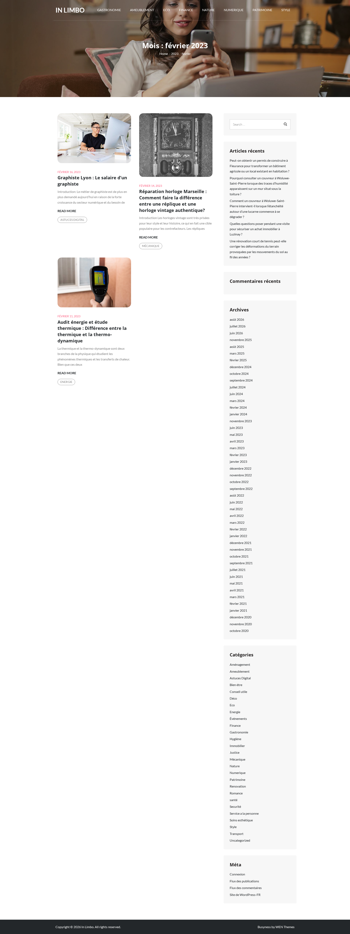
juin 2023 (236, 428)
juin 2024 (236, 394)
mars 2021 (237, 597)
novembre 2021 (241, 549)
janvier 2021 (238, 610)
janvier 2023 (238, 461)
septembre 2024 (241, 380)
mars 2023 (237, 448)
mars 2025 (237, 353)
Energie (66, 382)
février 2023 (238, 455)
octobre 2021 (239, 556)
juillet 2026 (237, 326)
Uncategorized (240, 840)
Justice (234, 752)
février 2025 (238, 360)
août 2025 (237, 346)
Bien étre (236, 685)
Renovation (238, 786)
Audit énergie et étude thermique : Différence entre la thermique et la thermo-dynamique (92, 331)
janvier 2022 (238, 536)
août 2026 (237, 319)
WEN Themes (285, 927)
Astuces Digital (72, 219)
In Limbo (70, 10)
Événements (238, 718)
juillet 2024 (237, 387)
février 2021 (238, 603)
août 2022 (237, 495)
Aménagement (240, 664)
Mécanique (150, 246)
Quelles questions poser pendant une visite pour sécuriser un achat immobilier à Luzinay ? (260, 229)
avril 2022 (237, 515)
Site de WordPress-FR (245, 895)
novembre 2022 (241, 475)
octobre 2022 (239, 482)
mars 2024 (237, 401)
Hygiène (235, 739)
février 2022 (238, 529)
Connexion (237, 874)
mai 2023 (236, 434)
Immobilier (237, 746)
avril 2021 (237, 590)
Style (285, 10)
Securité (235, 806)
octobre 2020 (239, 631)
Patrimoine (262, 10)
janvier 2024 (238, 414)
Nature (208, 10)
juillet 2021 (237, 570)
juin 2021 (236, 576)
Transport (236, 834)
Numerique (233, 10)
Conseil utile (238, 692)
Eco (166, 10)
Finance (186, 10)
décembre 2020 (240, 617)
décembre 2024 (240, 367)
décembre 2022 (240, 468)
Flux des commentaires (246, 888)
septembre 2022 (241, 489)
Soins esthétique (241, 820)
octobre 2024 (239, 373)
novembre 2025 (241, 340)
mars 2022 (237, 522)
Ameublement (142, 10)
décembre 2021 (240, 543)
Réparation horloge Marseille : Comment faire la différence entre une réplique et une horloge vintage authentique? (173, 200)
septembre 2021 (241, 563)
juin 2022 (236, 502)
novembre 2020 (241, 624)
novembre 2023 (241, 421)
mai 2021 (236, 583)
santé (233, 800)
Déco (233, 698)
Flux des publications (244, 881)
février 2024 (238, 407)
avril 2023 (237, 441)
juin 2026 (236, 333)
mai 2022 (236, 509)
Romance (236, 793)
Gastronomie (109, 10)
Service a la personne (244, 813)
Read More (67, 211)
